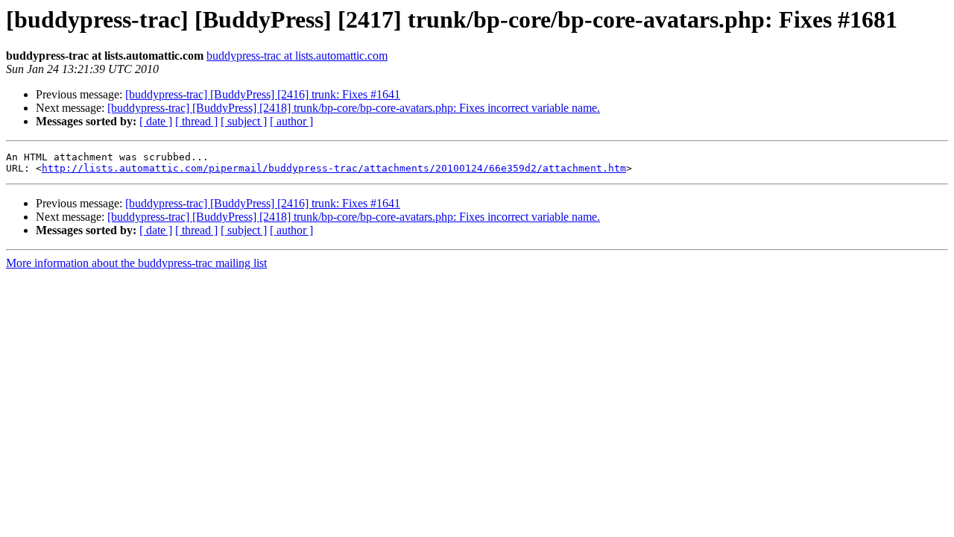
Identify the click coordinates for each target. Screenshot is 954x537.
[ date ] (155, 121)
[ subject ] (244, 121)
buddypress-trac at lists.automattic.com (297, 55)
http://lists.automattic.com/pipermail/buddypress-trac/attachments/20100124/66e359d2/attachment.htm (334, 168)
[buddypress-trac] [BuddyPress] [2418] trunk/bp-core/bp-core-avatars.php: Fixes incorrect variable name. (353, 107)
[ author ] (291, 121)
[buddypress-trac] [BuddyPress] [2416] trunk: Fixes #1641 (262, 94)
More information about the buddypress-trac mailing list (136, 263)
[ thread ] (196, 121)
